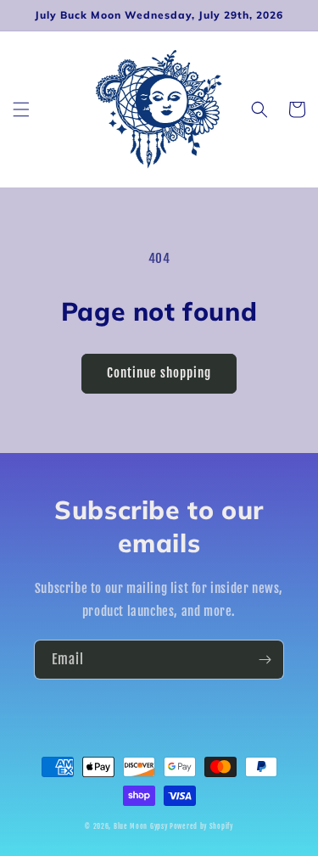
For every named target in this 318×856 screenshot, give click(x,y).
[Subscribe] (264, 660)
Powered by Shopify (201, 826)
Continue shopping (159, 373)
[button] (21, 109)
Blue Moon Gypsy (141, 826)
